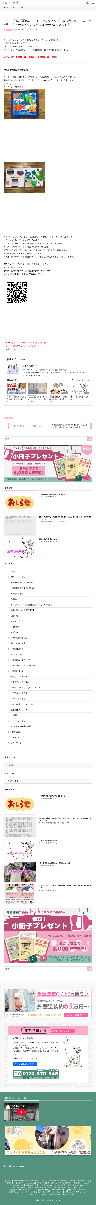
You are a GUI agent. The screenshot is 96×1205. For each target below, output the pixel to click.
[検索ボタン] (87, 3)
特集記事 (14, 632)
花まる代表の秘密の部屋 (20, 726)
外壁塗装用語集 (17, 671)
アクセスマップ (17, 737)
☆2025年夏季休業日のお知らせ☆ (79, 398)
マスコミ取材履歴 (17, 699)
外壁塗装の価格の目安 (21, 1181)
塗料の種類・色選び (18, 643)
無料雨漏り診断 (17, 594)
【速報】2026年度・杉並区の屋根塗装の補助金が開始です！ (16, 399)
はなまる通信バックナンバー (22, 704)
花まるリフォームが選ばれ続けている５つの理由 (31, 605)
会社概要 (14, 599)
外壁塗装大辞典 (55, 1194)
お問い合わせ (16, 732)
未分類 (24, 393)
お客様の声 (15, 627)
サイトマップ (16, 743)
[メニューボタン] (93, 3)
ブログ (65, 393)
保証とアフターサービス (20, 677)
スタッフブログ (42, 393)
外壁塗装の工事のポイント (21, 660)
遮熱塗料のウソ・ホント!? (21, 710)
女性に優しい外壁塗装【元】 (22, 610)
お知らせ (9, 29)
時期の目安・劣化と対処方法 (22, 666)
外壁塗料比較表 (17, 649)
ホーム (13, 571)
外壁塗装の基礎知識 (18, 638)
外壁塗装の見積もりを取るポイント (25, 688)
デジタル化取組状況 (29, 1194)
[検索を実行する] (89, 438)
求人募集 (14, 715)
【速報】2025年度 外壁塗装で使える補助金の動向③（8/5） (58, 399)
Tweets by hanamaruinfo (14, 1166)
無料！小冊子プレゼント (20, 577)
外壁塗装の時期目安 (18, 693)
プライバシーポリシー (19, 721)
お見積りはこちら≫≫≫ (25, 1064)
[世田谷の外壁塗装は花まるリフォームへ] (10, 3)
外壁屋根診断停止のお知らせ (22, 588)
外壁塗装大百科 (68, 1194)
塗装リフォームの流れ (19, 682)
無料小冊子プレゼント (38, 1181)
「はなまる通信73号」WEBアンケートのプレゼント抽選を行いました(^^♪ (37, 399)
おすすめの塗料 (17, 654)
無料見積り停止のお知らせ (21, 583)
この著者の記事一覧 (81, 380)
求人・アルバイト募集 (37, 1192)
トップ (9, 1181)
